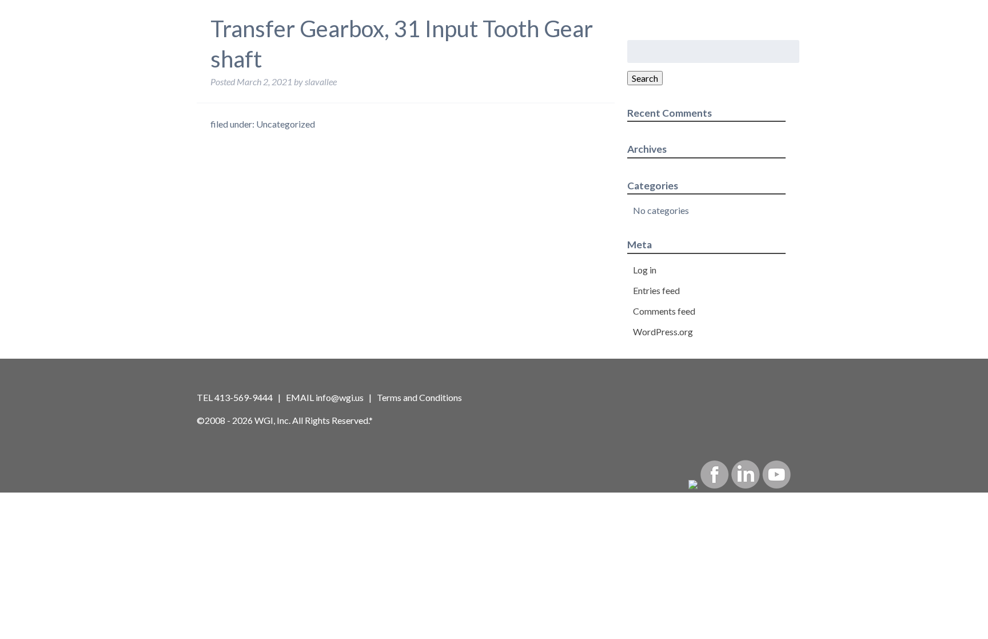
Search (645, 78)
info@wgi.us (340, 397)
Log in (644, 269)
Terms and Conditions (419, 397)
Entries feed (656, 290)
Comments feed (664, 310)
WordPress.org (663, 331)
